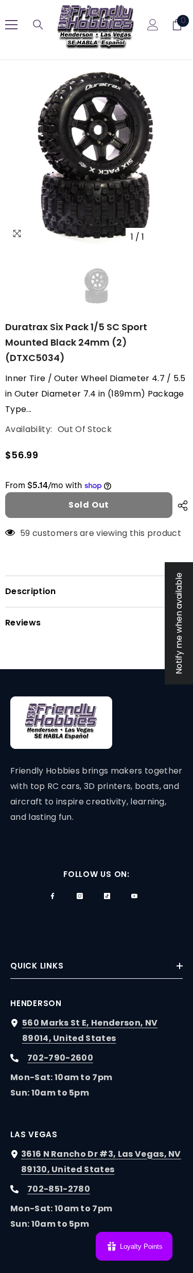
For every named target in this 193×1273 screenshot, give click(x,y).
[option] (96, 155)
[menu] (11, 25)
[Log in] (153, 24)
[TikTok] (107, 896)
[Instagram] (80, 896)
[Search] (38, 25)
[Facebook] (52, 896)
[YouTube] (134, 896)
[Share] (180, 505)
